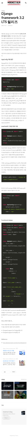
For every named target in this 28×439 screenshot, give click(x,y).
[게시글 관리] (9, 372)
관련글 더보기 (24, 379)
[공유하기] (7, 372)
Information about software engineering (9, 414)
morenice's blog (7, 412)
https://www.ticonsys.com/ (9, 348)
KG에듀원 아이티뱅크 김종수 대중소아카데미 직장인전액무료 (9, 361)
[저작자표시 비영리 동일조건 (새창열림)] (18, 371)
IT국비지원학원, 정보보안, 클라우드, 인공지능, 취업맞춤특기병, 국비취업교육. (9, 363)
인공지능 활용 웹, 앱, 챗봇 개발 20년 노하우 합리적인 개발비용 (9, 353)
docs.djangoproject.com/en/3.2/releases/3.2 (14, 343)
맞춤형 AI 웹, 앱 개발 (8, 350)
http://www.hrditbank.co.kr (9, 358)
